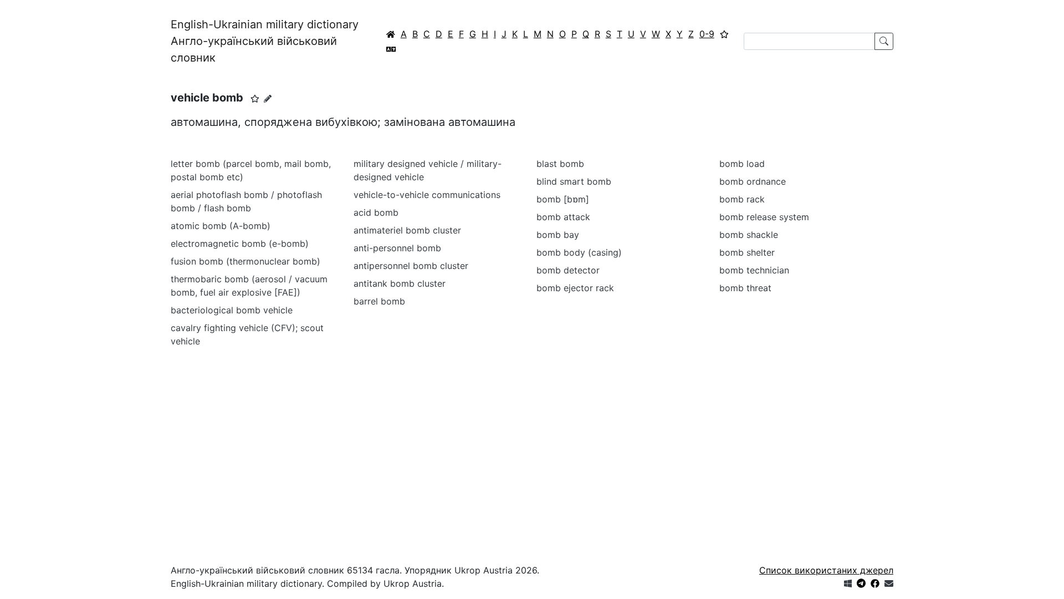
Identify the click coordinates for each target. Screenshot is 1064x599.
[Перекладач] (391, 49)
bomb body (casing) (579, 252)
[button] (254, 99)
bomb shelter (747, 252)
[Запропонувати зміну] (268, 98)
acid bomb (376, 212)
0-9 (706, 33)
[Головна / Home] (390, 34)
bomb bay (557, 234)
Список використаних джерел (826, 570)
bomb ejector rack (575, 287)
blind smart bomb (573, 181)
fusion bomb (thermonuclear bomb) (245, 261)
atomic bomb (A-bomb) (220, 225)
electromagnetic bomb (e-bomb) (240, 243)
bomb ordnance (752, 181)
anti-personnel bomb (397, 247)
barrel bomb (379, 301)
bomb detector (568, 270)
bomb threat (745, 287)
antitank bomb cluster (400, 283)
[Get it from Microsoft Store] (848, 583)
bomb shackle (748, 234)
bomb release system (764, 216)
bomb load (742, 163)
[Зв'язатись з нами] (888, 583)
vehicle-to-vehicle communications (427, 194)
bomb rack (742, 199)
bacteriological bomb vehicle (232, 310)
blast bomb (560, 163)
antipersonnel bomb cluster (411, 265)
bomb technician (754, 270)
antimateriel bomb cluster (407, 230)
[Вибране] (724, 34)
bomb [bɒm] (562, 199)
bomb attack (563, 216)
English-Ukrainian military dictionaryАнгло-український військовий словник (265, 41)
